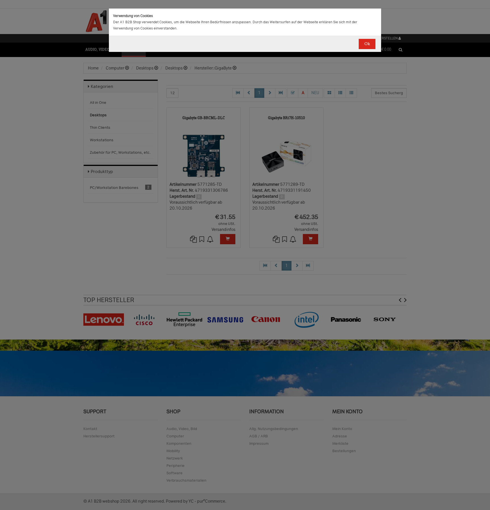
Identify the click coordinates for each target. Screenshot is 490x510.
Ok (367, 43)
